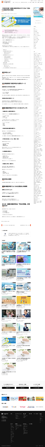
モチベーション (4, 320)
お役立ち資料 (35, 31)
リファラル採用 (35, 137)
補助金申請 (39, 193)
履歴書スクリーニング (36, 167)
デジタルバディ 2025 (36, 112)
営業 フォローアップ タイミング (37, 158)
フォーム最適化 (35, 126)
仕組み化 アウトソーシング (9, 293)
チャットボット (40, 109)
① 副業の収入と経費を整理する (7, 56)
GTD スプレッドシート (36, 78)
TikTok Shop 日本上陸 (36, 88)
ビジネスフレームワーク (40, 121)
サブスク (39, 102)
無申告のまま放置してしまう (7, 66)
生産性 (35, 45)
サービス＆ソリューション (18, 413)
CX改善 (37, 65)
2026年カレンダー (35, 53)
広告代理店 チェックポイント (36, 170)
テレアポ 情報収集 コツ (36, 113)
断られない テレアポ (39, 179)
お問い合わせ (24, 423)
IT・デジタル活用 (36, 38)
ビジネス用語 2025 (35, 124)
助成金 (18, 346)
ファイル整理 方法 (35, 125)
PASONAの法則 (35, 85)
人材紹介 (37, 145)
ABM (37, 54)
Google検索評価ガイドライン (37, 77)
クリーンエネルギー (36, 100)
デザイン (38, 110)
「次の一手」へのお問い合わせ (25, 431)
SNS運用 (38, 87)
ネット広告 (19, 360)
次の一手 (12, 423)
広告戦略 (37, 171)
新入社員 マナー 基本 (38, 180)
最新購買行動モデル (39, 182)
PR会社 (38, 85)
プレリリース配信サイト (40, 126)
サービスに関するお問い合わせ (25, 425)
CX (35, 65)
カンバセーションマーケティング (37, 97)
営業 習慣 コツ (40, 160)
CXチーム (5, 235)
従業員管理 (39, 173)
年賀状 (34, 168)
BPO (34, 46)
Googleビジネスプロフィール (37, 75)
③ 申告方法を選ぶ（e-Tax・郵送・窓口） (8, 58)
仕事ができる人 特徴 (38, 146)
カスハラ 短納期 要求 (36, 96)
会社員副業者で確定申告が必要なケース (8, 51)
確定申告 (8, 13)
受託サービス (17, 417)
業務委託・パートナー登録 (40, 0)
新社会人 (35, 181)
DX (38, 66)
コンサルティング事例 (25, 415)
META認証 (35, 84)
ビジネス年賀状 (35, 123)
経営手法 (37, 192)
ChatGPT (39, 63)
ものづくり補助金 (4, 360)
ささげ (39, 101)
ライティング (39, 133)
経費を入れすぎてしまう (6, 65)
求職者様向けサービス (18, 418)
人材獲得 (35, 145)
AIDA (40, 55)
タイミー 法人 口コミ (36, 109)
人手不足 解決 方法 (4, 293)
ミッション (41, 415)
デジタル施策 (40, 112)
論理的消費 (38, 195)
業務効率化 (35, 183)
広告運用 (40, 171)
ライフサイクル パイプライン (36, 134)
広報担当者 (35, 172)
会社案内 (41, 413)
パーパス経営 (35, 120)
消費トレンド (37, 185)
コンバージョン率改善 (36, 101)
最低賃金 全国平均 (19, 279)
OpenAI (41, 84)
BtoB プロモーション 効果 (36, 61)
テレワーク (40, 113)
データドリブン (35, 110)
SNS (40, 422)
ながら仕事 (35, 114)
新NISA (34, 180)
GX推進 (41, 78)
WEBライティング (35, 90)
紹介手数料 (35, 192)
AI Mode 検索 (35, 55)
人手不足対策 (39, 144)
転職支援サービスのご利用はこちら (34, 0)
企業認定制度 (37, 149)
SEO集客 (40, 86)
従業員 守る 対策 (35, 173)
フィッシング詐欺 (40, 125)
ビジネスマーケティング (36, 122)
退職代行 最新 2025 (25, 293)
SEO (34, 28)
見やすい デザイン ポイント (36, 194)
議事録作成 (41, 195)
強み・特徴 (30, 413)
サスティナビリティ (36, 102)
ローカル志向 (35, 138)
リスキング (39, 135)
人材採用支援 (17, 415)
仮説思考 (41, 148)
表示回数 (35, 193)
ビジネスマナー (40, 122)
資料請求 (16, 423)
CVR (34, 65)
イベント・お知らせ (36, 413)
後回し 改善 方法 (40, 172)
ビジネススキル (35, 121)
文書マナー (35, 179)
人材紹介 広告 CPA (40, 145)
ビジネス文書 (39, 123)
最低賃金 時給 (23, 279)
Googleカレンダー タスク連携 (37, 73)
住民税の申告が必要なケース (7, 53)
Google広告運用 (38, 76)
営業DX (39, 161)
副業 (6, 13)
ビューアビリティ (40, 124)
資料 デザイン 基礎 (35, 197)
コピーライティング (40, 100)
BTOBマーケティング (36, 63)
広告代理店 (37, 169)
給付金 (40, 192)
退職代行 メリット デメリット (20, 293)
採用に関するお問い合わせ (25, 427)
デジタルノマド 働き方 (36, 111)
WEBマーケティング (40, 89)
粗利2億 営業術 (39, 191)
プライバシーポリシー (41, 421)
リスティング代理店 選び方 (36, 136)
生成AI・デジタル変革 (36, 39)
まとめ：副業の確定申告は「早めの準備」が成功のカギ (9, 67)
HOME (11, 413)
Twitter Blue (35, 89)
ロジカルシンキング (39, 138)
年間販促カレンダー (38, 168)
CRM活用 (35, 64)
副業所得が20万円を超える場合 (7, 52)
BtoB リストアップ (35, 62)
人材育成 (35, 146)
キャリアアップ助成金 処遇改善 (37, 98)
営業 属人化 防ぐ (35, 159)
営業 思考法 (39, 159)
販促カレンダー (36, 196)
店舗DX (37, 172)
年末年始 (40, 167)
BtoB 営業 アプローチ (40, 62)
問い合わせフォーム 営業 (36, 156)
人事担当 (20, 320)
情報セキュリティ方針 (41, 419)
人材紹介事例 (24, 416)
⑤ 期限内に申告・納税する (7, 61)
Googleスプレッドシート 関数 (37, 74)
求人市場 (35, 185)
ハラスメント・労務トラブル (37, 35)
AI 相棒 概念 (38, 55)
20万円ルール (4, 346)
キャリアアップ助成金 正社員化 (37, 99)
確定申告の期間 (5, 62)
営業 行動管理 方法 (35, 161)
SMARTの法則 (35, 87)
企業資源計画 (41, 149)
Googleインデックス (36, 72)
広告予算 (35, 169)
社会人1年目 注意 (35, 191)
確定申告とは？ (5, 49)
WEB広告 (39, 90)
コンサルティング (17, 416)
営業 (39, 156)
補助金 (20, 346)
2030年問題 (39, 53)
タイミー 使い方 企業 (36, 108)
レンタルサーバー (39, 137)
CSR (36, 64)
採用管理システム (22, 320)
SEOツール (35, 86)
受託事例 (24, 417)
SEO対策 (37, 86)
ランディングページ (36, 135)
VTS (37, 89)
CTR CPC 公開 (40, 64)
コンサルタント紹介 (41, 417)
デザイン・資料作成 (36, 32)
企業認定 (35, 149)
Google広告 (35, 76)
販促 (34, 196)
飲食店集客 (35, 203)
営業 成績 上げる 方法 (36, 160)
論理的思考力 (35, 195)
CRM (41, 63)
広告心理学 (35, 171)
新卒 (41, 180)
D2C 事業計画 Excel (36, 66)
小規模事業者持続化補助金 (22, 360)
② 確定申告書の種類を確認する (7, 57)
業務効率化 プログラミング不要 (37, 184)
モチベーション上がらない (8, 320)
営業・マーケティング (36, 34)
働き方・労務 (4, 13)
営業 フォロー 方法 (35, 157)
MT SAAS (37, 84)
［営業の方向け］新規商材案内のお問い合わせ (25, 433)
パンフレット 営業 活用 (39, 120)
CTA (38, 64)
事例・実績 (24, 413)
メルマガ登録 (30, 423)
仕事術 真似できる (35, 147)
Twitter (39, 88)
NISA (39, 84)
